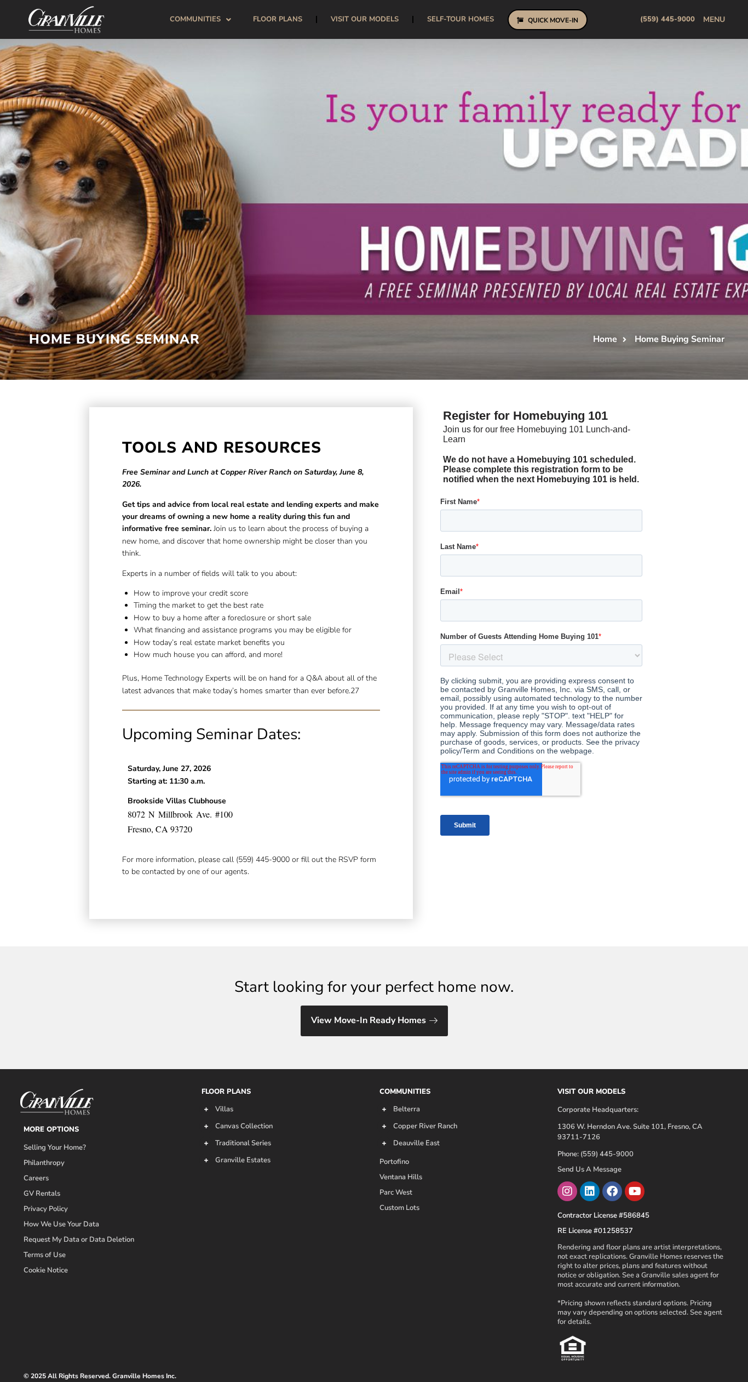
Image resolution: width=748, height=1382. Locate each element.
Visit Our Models (365, 19)
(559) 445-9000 (667, 19)
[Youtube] (635, 1191)
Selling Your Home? (55, 1147)
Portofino (394, 1162)
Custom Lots (399, 1208)
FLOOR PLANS (226, 1092)
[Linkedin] (590, 1191)
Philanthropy (44, 1163)
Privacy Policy (46, 1209)
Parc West (395, 1192)
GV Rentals (42, 1193)
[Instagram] (567, 1191)
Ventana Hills (400, 1177)
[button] (714, 19)
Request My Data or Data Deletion (79, 1239)
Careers (36, 1178)
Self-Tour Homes (460, 19)
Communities (404, 1092)
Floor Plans (277, 19)
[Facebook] (612, 1191)
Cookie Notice (46, 1270)
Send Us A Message (589, 1169)
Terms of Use (45, 1255)
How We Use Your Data (61, 1224)
